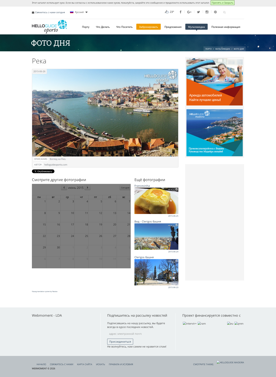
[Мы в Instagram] (207, 12)
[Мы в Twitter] (198, 12)
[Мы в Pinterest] (215, 12)
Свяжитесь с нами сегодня (50, 12)
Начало (41, 364)
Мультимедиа (196, 27)
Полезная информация (225, 27)
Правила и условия (121, 364)
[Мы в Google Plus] (189, 12)
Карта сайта (84, 364)
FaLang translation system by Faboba (44, 291)
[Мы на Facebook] (181, 12)
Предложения (173, 27)
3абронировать (148, 27)
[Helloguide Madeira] (214, 132)
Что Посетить (124, 27)
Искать (100, 364)
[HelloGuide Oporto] (49, 26)
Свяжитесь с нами (61, 364)
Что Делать (103, 27)
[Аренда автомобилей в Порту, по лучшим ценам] (214, 81)
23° (171, 12)
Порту (85, 27)
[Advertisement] (214, 221)
